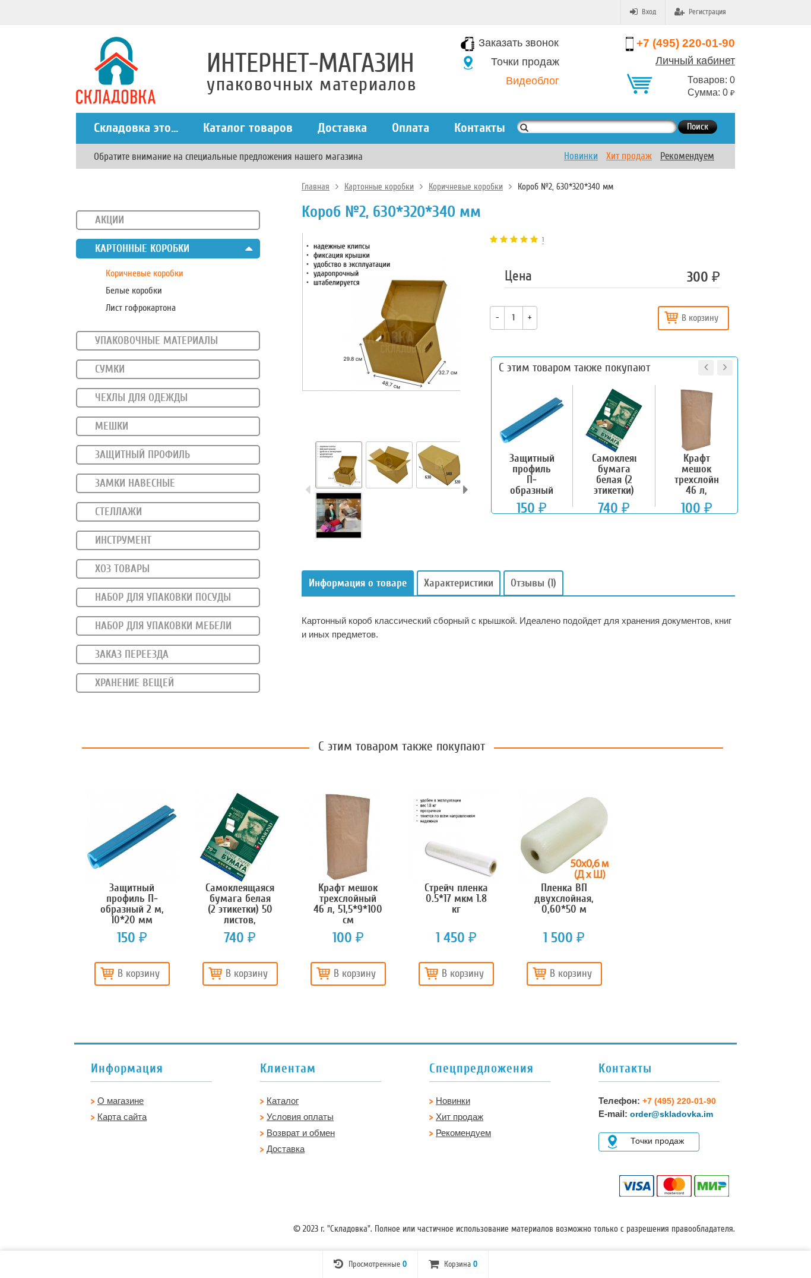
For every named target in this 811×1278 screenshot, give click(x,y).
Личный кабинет (695, 61)
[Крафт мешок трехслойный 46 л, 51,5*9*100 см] (348, 837)
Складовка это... (136, 127)
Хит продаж (629, 156)
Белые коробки (134, 290)
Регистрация (707, 12)
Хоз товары (122, 568)
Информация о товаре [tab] (358, 582)
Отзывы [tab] (533, 582)
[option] (338, 465)
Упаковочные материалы (156, 340)
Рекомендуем (687, 156)
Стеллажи (118, 511)
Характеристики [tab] (458, 582)
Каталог (283, 1101)
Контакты (479, 127)
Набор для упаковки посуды (163, 597)
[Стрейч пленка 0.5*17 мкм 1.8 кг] (456, 837)
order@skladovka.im (671, 1114)
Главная (316, 186)
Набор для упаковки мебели (163, 625)
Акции (109, 219)
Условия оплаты (300, 1117)
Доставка (342, 127)
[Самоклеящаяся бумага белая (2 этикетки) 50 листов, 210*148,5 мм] (240, 837)
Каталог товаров (248, 127)
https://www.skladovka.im (41, 44)
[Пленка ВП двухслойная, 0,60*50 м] (564, 837)
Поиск (697, 126)
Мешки (111, 426)
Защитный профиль (142, 454)
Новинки (581, 156)
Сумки (110, 368)
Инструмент (123, 540)
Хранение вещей (134, 682)
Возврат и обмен (301, 1133)
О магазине (120, 1101)
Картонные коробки (379, 186)
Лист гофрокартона (141, 308)
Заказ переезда (132, 654)
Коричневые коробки (466, 186)
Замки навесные (135, 483)
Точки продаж (525, 62)
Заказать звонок (519, 43)
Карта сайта (122, 1117)
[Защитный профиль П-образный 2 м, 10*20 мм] (132, 837)
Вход (649, 12)
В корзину (700, 318)
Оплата (410, 127)
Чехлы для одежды (141, 397)
